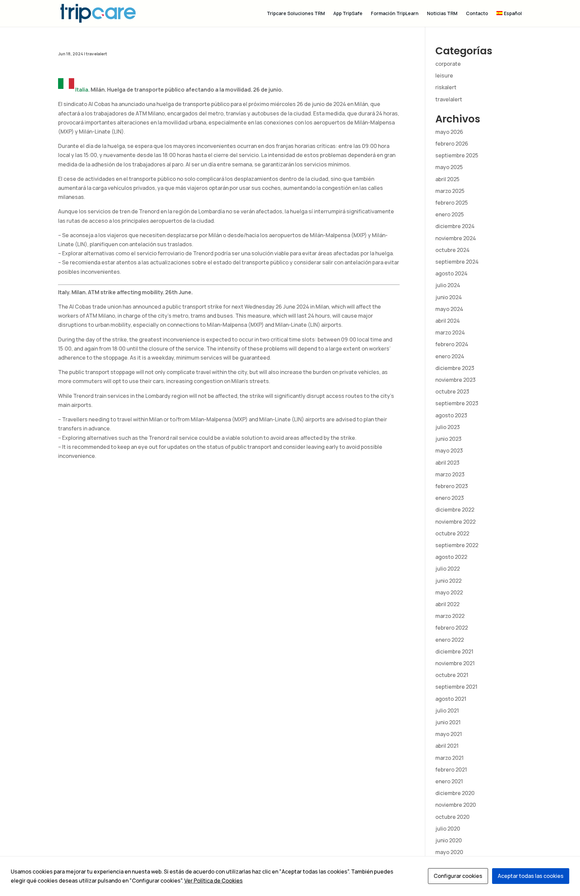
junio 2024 (448, 297)
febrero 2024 (451, 344)
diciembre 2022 (454, 509)
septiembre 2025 (456, 155)
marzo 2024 (450, 332)
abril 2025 (447, 179)
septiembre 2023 (456, 403)
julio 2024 (447, 285)
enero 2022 (449, 639)
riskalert (445, 87)
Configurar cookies (458, 876)
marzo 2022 (450, 616)
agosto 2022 (451, 557)
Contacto (477, 13)
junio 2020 (448, 840)
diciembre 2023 (454, 368)
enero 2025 (449, 214)
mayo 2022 (449, 592)
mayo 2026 (449, 132)
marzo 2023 (450, 474)
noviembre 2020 (455, 804)
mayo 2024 (449, 309)
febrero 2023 (451, 486)
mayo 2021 (448, 734)
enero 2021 (449, 781)
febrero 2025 (451, 202)
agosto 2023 (451, 415)
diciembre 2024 (455, 226)
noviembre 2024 (455, 238)
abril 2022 (447, 604)
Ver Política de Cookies (213, 880)
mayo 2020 (449, 852)
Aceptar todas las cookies (531, 876)
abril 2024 (447, 320)
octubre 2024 (452, 250)
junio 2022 (448, 580)
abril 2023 (447, 462)
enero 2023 (449, 498)
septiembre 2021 (456, 686)
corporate (448, 63)
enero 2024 (449, 356)
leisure (444, 75)
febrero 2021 (451, 769)
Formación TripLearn (395, 13)
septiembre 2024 (457, 261)
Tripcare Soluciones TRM (296, 13)
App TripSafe (347, 13)
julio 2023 (447, 427)
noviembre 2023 (455, 379)
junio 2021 (448, 722)
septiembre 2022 (456, 545)
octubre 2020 (452, 817)
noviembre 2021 (455, 663)
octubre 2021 (451, 675)
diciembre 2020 (455, 793)
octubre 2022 (452, 533)
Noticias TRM (442, 13)
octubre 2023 (452, 391)
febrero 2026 (451, 143)
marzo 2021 (449, 757)
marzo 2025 (450, 191)
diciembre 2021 (454, 651)
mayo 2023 (449, 450)
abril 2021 (446, 745)
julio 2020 (447, 828)
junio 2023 (448, 438)
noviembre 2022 (455, 521)
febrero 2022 (451, 627)
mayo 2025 (449, 167)
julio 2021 (447, 710)
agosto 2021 (450, 698)
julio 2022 (447, 568)
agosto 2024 (451, 273)
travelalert (96, 54)
